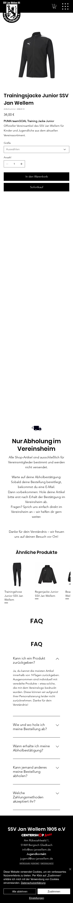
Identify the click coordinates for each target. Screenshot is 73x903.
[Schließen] (68, 871)
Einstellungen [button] (36, 898)
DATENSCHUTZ (47, 863)
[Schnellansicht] (17, 574)
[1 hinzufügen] (21, 163)
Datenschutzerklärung (33, 882)
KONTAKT (35, 863)
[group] (36, 583)
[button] (54, 6)
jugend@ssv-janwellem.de (36, 858)
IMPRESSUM (24, 863)
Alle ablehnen (19, 891)
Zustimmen (54, 891)
